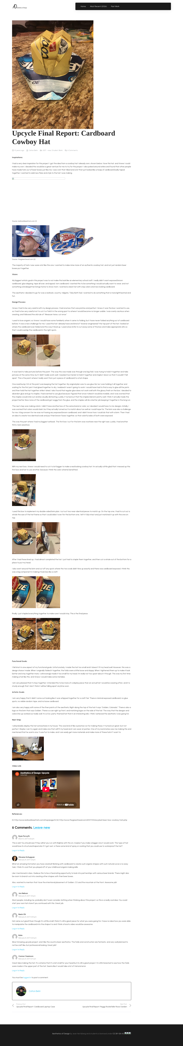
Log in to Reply (18, 850)
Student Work (57, 150)
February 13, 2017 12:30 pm (27, 917)
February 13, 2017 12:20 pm (27, 938)
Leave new (41, 827)
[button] (120, 6)
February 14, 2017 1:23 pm (26, 860)
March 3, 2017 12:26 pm (26, 839)
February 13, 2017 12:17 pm (27, 959)
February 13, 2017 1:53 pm (27, 896)
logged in (27, 977)
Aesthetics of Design (61, 1033)
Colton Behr (33, 150)
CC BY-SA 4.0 (119, 1033)
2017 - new (47, 150)
